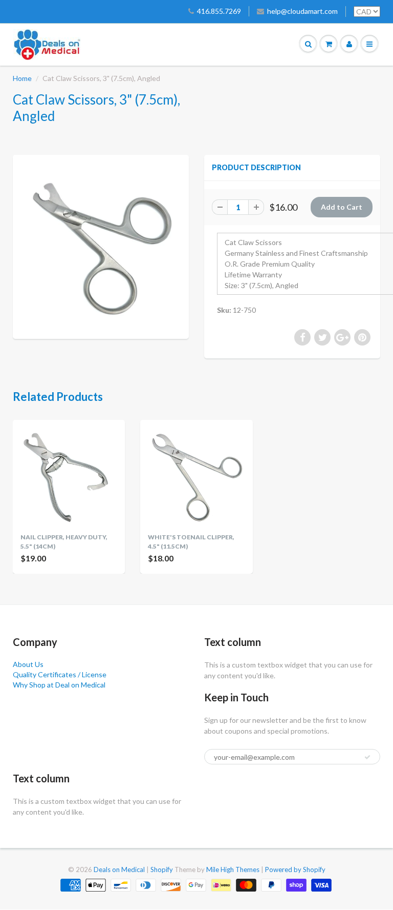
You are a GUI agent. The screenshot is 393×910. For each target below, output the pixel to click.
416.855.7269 (219, 11)
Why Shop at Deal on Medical (59, 684)
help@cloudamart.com (302, 11)
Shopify (161, 869)
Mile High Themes (232, 869)
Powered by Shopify (295, 869)
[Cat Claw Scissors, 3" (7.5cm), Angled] (100, 245)
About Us (28, 664)
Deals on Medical (119, 869)
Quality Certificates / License (59, 674)
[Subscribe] (367, 757)
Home (22, 78)
